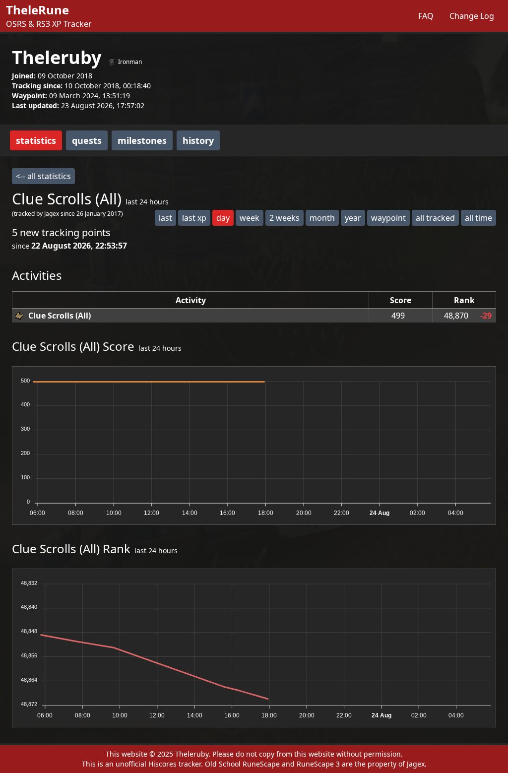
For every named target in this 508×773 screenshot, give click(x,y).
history (198, 140)
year (353, 217)
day (223, 217)
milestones (142, 140)
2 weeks (284, 217)
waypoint (388, 217)
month (322, 217)
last (165, 217)
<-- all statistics (43, 176)
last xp (194, 217)
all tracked (435, 217)
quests (87, 140)
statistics (36, 140)
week (249, 217)
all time (478, 217)
